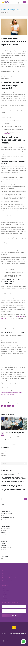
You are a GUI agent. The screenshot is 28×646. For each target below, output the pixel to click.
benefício (3, 320)
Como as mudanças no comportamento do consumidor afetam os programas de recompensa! (13, 478)
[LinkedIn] (21, 2)
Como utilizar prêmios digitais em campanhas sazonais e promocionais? (12, 482)
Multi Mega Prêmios (6, 318)
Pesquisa (3, 496)
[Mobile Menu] (24, 2)
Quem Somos (6, 590)
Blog (4, 596)
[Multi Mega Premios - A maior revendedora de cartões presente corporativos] (5, 2)
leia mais (7, 439)
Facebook (2, 406)
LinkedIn (8, 406)
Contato (5, 598)
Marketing (15, 46)
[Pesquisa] (25, 499)
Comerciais (3, 46)
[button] (8, 444)
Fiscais (2, 453)
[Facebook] (18, 2)
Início (4, 588)
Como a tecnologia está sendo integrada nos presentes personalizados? (12, 473)
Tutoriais (3, 457)
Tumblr (13, 406)
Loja (4, 592)
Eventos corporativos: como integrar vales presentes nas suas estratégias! (11, 486)
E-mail (10, 406)
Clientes (5, 594)
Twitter (5, 406)
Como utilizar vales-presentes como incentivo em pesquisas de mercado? (13, 490)
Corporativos (9, 46)
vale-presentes (21, 316)
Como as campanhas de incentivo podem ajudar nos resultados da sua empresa (12, 392)
